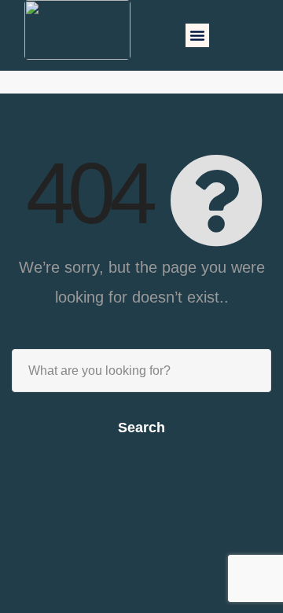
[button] (197, 35)
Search (141, 427)
